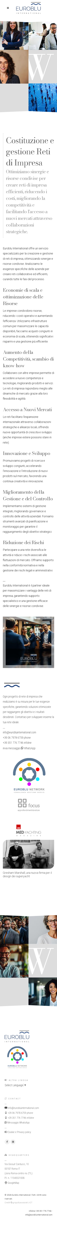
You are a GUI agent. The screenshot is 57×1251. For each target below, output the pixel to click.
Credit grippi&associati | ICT (18, 1202)
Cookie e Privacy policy (19, 1132)
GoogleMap (13, 1182)
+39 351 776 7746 (13, 742)
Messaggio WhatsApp (18, 1122)
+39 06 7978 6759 (13, 737)
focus (33, 806)
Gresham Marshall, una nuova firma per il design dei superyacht (27, 874)
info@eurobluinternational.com (19, 732)
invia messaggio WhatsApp (19, 748)
